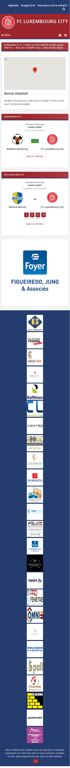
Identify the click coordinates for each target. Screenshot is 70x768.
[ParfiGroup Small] (35, 519)
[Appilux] (35, 742)
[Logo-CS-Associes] (35, 467)
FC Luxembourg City (42, 21)
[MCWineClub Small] (35, 639)
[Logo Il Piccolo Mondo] (35, 690)
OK (35, 761)
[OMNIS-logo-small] (35, 622)
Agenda (13, 5)
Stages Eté (28, 5)
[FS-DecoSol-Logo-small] (35, 536)
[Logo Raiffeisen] (35, 399)
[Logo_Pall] (35, 673)
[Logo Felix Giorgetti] (35, 330)
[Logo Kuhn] (35, 708)
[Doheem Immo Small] (35, 502)
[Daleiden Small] (35, 656)
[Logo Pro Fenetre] (35, 605)
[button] (35, 70)
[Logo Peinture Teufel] (35, 347)
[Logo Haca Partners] (35, 382)
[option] (35, 143)
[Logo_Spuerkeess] (35, 485)
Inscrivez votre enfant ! (53, 5)
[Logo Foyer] (35, 301)
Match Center (35, 156)
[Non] (65, 756)
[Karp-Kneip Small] (35, 725)
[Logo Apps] (35, 587)
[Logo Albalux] (35, 364)
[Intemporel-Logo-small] (35, 570)
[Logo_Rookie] (35, 450)
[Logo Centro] (35, 433)
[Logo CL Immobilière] (35, 416)
